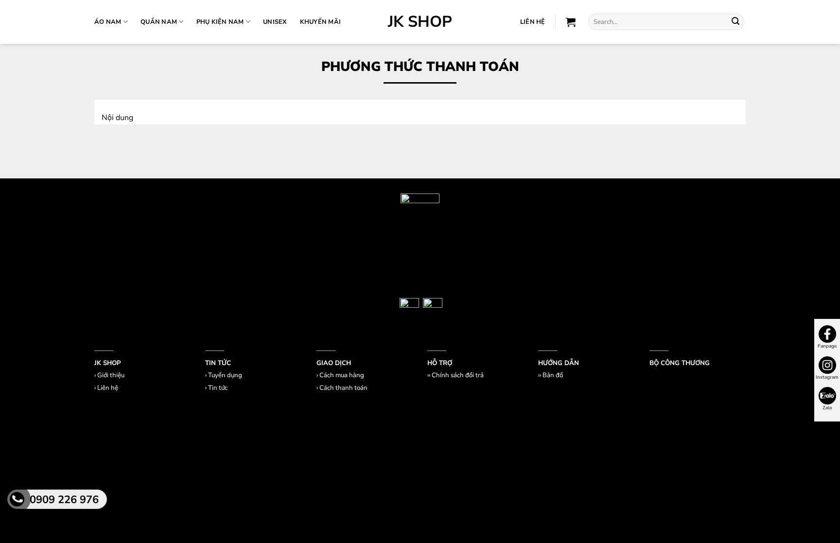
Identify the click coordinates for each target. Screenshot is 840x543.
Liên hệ (107, 388)
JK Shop (420, 22)
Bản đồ (552, 375)
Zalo (827, 407)
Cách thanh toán (343, 388)
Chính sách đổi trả (458, 375)
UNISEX (275, 22)
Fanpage (827, 346)
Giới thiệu (110, 375)
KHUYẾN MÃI (320, 22)
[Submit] (735, 22)
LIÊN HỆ (532, 22)
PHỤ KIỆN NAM (220, 22)
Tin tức (218, 388)
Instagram (827, 377)
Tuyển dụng (225, 375)
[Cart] (571, 22)
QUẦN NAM (158, 22)
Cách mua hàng (341, 375)
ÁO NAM (108, 22)
